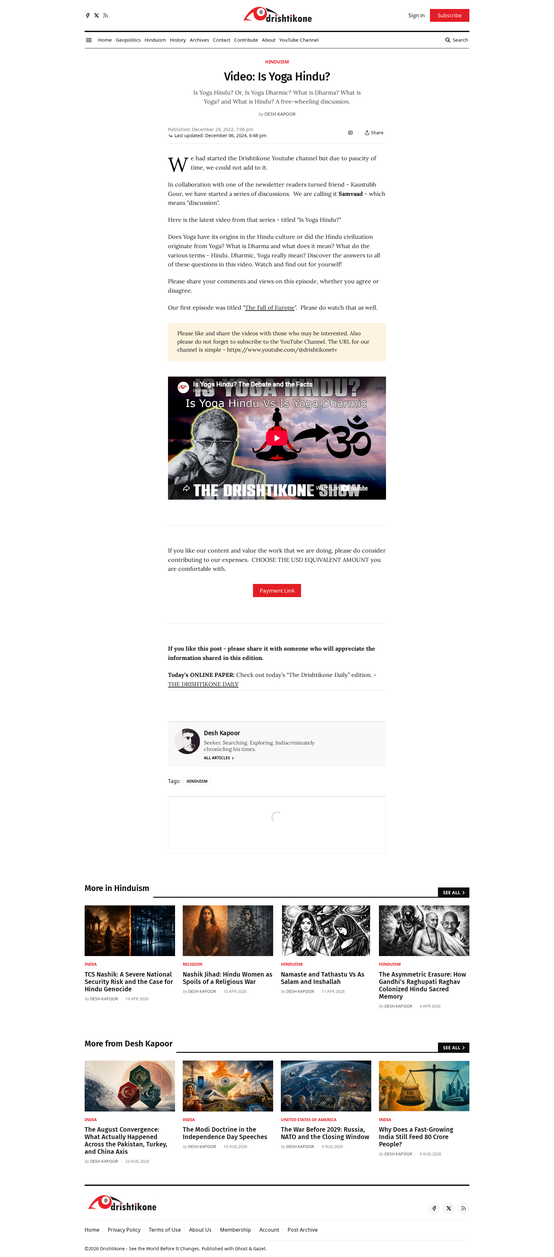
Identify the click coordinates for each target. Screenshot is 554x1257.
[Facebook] (87, 15)
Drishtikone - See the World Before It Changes (149, 1248)
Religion (192, 964)
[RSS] (105, 15)
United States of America (309, 1119)
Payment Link (277, 590)
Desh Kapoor (280, 114)
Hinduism (277, 62)
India (91, 964)
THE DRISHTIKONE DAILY (203, 684)
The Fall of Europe (270, 307)
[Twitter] (96, 15)
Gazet (259, 1248)
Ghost (241, 1248)
